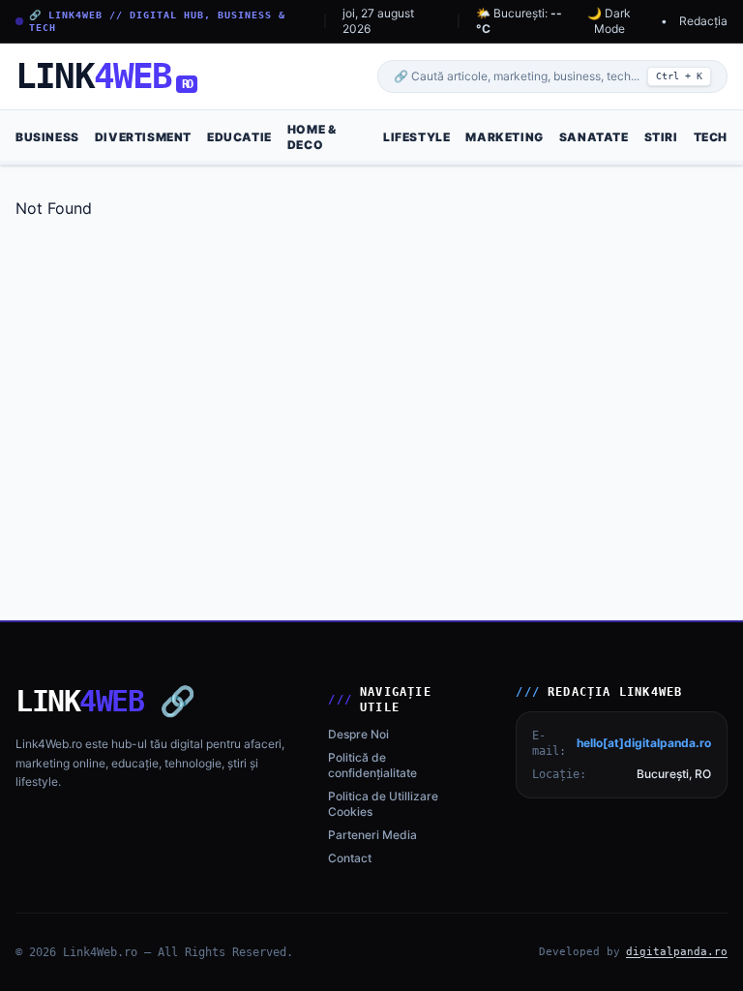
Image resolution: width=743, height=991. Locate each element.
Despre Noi (358, 734)
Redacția (703, 21)
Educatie (239, 137)
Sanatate (594, 137)
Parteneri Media (372, 834)
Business (47, 137)
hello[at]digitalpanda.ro (644, 743)
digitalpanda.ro (677, 952)
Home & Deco (312, 137)
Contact (350, 858)
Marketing (504, 137)
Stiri (661, 137)
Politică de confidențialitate (372, 765)
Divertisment (143, 137)
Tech (711, 137)
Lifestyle (416, 137)
